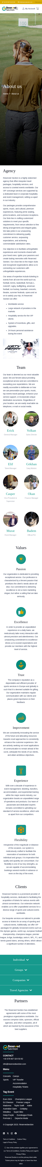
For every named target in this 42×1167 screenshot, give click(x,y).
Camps (16, 1076)
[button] (17, 8)
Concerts (7, 1076)
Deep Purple (8, 1115)
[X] (8, 1133)
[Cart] (37, 8)
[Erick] (10, 418)
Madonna (7, 1105)
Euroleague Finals (24, 1115)
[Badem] (31, 519)
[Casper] (10, 482)
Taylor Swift (19, 1105)
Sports (6, 1080)
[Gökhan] (31, 452)
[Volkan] (31, 418)
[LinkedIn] (4, 1133)
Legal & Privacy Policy (10, 1142)
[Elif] (10, 452)
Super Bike (18, 1112)
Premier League (23, 1102)
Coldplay (23, 1109)
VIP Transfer (18, 1080)
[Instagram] (12, 1133)
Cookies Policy (21, 1139)
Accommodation (20, 1083)
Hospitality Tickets (20, 1087)
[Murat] (10, 519)
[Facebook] (16, 1133)
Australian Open (10, 1109)
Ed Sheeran (8, 1102)
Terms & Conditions (9, 1139)
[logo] (9, 8)
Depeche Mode (21, 1118)
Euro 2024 (7, 1099)
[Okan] (31, 482)
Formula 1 (7, 1118)
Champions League (23, 1099)
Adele (29, 1105)
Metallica (7, 1112)
